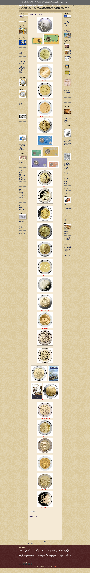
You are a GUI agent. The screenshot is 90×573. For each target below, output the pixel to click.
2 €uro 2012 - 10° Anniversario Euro (21, 63)
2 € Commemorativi (66, 231)
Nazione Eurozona (66, 249)
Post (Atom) (32, 543)
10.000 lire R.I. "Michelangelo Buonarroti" (21, 190)
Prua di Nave (66, 145)
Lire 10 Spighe (21, 126)
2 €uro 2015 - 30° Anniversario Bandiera (22, 58)
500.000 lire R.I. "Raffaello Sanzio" (21, 209)
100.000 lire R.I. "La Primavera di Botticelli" (22, 205)
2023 (65, 204)
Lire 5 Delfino (21, 125)
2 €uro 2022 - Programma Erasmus (22, 49)
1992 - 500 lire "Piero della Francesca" (22, 149)
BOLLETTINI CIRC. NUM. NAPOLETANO (67, 164)
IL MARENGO (66, 173)
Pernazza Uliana (21, 232)
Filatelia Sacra (67, 49)
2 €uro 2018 (20, 54)
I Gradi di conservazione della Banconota (67, 94)
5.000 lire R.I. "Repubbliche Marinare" (22, 178)
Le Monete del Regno (67, 246)
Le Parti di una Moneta (67, 89)
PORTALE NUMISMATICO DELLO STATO (67, 189)
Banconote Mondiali (66, 239)
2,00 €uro (20, 108)
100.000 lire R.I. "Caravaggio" (21, 207)
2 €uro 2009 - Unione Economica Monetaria (22, 68)
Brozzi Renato (21, 222)
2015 (65, 220)
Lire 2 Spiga (20, 123)
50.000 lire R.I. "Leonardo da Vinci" (22, 197)
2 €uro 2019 (20, 53)
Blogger (55, 566)
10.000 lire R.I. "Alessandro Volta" (21, 194)
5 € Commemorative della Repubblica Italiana (67, 233)
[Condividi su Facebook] (33, 511)
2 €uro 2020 (20, 52)
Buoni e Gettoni (66, 240)
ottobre (67, 205)
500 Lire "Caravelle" (22, 143)
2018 (65, 216)
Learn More (63, 2)
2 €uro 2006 (20, 72)
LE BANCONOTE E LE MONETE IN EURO (67, 176)
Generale (65, 243)
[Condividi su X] (32, 511)
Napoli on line (66, 121)
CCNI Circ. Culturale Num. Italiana (66, 167)
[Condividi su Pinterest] (34, 511)
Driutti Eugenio (21, 228)
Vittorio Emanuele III (67, 255)
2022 (65, 211)
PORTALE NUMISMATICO (66, 186)
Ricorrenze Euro (66, 250)
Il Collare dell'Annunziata (67, 140)
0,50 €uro (20, 105)
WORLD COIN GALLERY (66, 193)
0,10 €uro (20, 103)
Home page (45, 541)
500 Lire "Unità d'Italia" (22, 144)
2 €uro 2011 (20, 65)
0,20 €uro (20, 104)
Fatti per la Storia (66, 117)
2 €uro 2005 (20, 73)
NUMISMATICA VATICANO (66, 183)
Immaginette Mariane (67, 43)
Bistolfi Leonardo (21, 221)
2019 (65, 215)
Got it (67, 2)
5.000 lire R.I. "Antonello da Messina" (22, 183)
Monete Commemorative (67, 247)
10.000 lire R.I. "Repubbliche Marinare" (22, 187)
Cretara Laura (21, 226)
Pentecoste (70, 45)
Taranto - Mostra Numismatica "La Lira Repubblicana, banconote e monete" (67, 23)
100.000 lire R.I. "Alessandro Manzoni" (22, 203)
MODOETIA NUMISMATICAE (66, 178)
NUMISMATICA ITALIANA (66, 181)
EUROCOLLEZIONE (67, 168)
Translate (22, 17)
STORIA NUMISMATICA (67, 190)
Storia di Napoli (66, 120)
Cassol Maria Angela (22, 227)
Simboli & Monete (66, 251)
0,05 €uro (20, 102)
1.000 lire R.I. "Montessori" (21, 172)
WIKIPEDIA (65, 191)
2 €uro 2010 (20, 66)
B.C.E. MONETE (66, 162)
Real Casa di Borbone (67, 122)
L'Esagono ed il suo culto (67, 143)
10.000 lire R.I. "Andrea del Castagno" (22, 192)
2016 (65, 219)
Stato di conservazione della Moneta (67, 92)
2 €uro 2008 (20, 69)
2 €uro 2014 (20, 60)
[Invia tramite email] (31, 511)
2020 (65, 214)
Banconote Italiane (66, 238)
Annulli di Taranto (67, 56)
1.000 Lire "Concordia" (22, 145)
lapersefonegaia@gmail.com (24, 557)
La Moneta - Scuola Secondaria (66, 103)
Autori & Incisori (66, 237)
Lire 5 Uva (20, 124)
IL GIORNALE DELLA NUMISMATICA (67, 172)
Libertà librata (66, 144)
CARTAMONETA (66, 165)
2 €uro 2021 (20, 51)
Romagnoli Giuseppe (22, 233)
